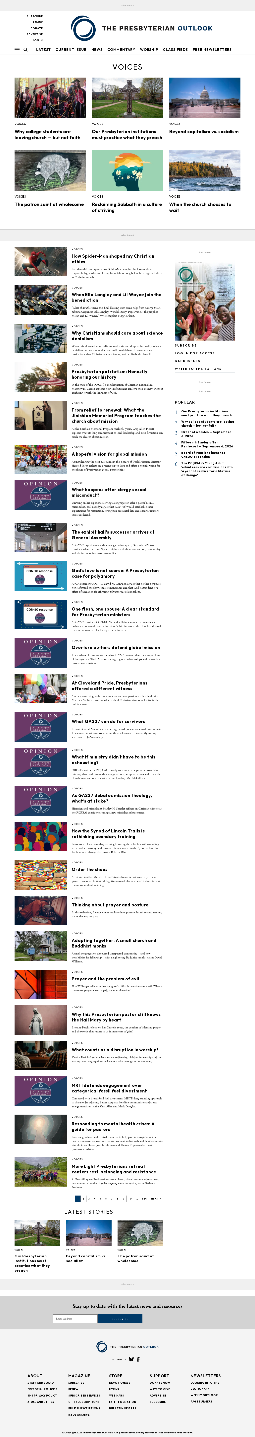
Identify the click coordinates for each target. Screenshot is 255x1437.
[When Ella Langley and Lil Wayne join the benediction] (41, 300)
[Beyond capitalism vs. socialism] (204, 98)
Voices (20, 124)
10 (130, 1198)
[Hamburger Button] (17, 50)
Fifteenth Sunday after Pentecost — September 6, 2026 (207, 444)
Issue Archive (78, 1414)
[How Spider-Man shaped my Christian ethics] (41, 261)
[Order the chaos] (41, 875)
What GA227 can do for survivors (108, 721)
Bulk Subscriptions (84, 1408)
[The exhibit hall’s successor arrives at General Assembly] (41, 537)
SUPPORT (159, 1375)
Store (116, 1375)
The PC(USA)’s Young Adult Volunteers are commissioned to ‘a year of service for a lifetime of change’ (207, 469)
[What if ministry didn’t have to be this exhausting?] (41, 762)
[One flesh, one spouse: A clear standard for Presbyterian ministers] (41, 614)
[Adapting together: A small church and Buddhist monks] (41, 946)
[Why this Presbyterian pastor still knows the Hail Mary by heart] (41, 1020)
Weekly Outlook (204, 1395)
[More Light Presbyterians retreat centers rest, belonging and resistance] (41, 1172)
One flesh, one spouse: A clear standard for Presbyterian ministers (115, 611)
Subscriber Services (84, 1395)
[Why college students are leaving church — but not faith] (50, 98)
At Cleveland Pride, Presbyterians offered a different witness (109, 685)
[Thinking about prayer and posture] (41, 910)
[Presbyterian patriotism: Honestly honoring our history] (41, 377)
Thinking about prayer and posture (110, 905)
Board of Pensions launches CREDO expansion (203, 455)
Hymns (114, 1389)
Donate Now (160, 1382)
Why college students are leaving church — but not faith (47, 134)
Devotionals (119, 1382)
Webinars (116, 1395)
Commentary (121, 49)
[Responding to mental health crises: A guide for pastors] (41, 1129)
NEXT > (156, 1198)
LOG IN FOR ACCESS (195, 353)
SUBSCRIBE (186, 345)
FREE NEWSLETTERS (212, 49)
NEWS (97, 49)
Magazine (79, 1375)
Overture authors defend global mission (116, 647)
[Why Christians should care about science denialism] (41, 338)
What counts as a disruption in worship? (115, 1050)
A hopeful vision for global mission (109, 454)
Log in (38, 40)
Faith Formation (122, 1402)
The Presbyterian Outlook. (97, 1432)
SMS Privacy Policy (42, 1395)
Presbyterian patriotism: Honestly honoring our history (110, 374)
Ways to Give (160, 1389)
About (35, 1375)
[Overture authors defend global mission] (41, 653)
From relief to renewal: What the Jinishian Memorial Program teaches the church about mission (116, 415)
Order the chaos (90, 869)
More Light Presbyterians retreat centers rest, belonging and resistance (114, 1169)
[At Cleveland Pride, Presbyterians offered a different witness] (41, 688)
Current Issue (71, 49)
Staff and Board (40, 1382)
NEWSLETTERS (206, 1375)
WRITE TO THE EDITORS (198, 369)
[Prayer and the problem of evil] (41, 984)
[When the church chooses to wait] (204, 170)
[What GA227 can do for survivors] (41, 727)
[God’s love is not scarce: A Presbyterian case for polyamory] (41, 576)
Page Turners (201, 1401)
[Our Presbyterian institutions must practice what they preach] (127, 98)
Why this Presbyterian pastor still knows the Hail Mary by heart (116, 1017)
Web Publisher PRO (182, 1432)
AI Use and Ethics (40, 1402)
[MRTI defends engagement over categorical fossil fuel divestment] (41, 1091)
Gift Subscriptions (84, 1402)
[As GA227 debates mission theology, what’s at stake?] (41, 801)
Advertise (35, 34)
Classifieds (175, 49)
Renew (37, 22)
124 (144, 1198)
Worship (149, 49)
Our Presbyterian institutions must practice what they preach (127, 134)
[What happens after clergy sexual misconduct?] (41, 495)
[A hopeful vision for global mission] (41, 459)
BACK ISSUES (188, 361)
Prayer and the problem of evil (105, 979)
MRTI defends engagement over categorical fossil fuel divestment (109, 1088)
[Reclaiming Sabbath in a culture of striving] (127, 170)
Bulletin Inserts (122, 1408)
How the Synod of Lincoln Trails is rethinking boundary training (108, 833)
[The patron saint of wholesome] (50, 170)
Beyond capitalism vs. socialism (204, 131)
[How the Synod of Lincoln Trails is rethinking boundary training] (41, 836)
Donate (36, 28)
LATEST (43, 49)
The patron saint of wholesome (49, 204)
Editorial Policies (42, 1389)
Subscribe (35, 16)
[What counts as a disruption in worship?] (41, 1055)
